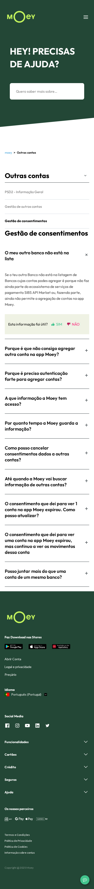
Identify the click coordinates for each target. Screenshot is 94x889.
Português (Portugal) (26, 694)
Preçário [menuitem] (10, 674)
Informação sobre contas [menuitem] (20, 852)
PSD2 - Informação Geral (24, 192)
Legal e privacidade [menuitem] (18, 667)
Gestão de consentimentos (26, 221)
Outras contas (27, 175)
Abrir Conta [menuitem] (13, 659)
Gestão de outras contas (23, 206)
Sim (59, 324)
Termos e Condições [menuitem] (17, 834)
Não (76, 324)
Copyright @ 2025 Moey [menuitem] (19, 867)
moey (8, 152)
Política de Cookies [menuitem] (16, 846)
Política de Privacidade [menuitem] (18, 840)
